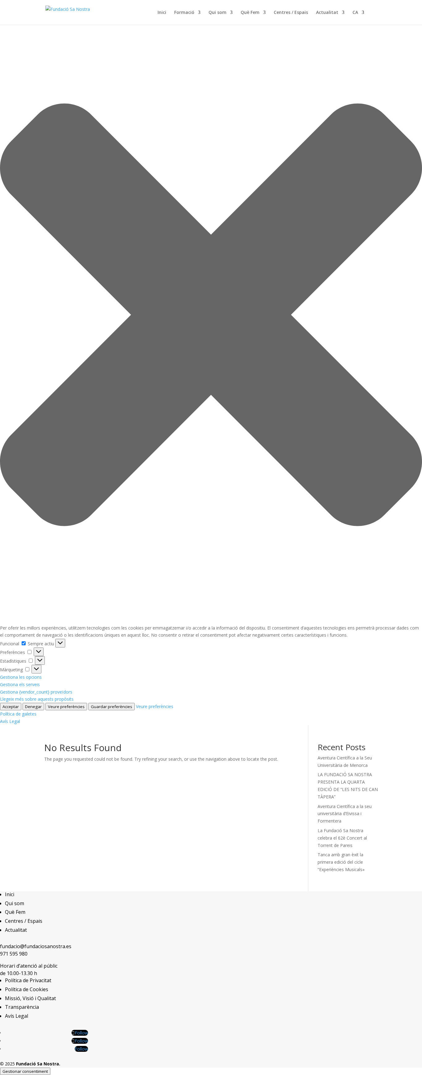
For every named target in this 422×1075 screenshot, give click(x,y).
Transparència (22, 1007)
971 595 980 (13, 953)
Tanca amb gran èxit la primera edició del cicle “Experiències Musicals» (341, 862)
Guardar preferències (111, 706)
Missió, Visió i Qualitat (30, 998)
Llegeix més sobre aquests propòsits (37, 699)
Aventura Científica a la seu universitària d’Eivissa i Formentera (345, 813)
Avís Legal (10, 721)
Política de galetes (18, 714)
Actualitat (327, 12)
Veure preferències (66, 706)
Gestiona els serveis (20, 684)
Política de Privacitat (28, 980)
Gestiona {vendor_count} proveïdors (36, 692)
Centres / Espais (291, 12)
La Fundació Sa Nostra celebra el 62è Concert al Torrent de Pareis (342, 838)
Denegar (33, 706)
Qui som (217, 12)
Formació (184, 12)
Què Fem (250, 12)
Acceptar (10, 706)
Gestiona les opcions (21, 677)
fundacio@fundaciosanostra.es (35, 946)
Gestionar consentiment (25, 1071)
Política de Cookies (26, 989)
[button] (211, 315)
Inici (162, 12)
